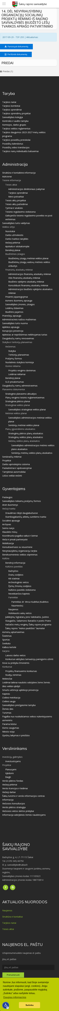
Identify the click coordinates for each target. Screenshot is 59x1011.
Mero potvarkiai (16, 196)
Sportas (6, 639)
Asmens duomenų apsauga (18, 300)
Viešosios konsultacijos (13, 803)
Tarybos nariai (9, 102)
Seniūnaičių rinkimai (11, 456)
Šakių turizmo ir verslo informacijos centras (23, 795)
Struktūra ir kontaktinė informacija (19, 172)
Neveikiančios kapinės (19, 593)
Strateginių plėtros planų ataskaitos (25, 433)
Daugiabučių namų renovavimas (18, 338)
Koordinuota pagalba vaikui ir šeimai (20, 535)
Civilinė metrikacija (11, 697)
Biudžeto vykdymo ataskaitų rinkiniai (26, 281)
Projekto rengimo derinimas (22, 370)
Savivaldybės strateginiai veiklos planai (27, 409)
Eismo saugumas (10, 727)
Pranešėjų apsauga (11, 315)
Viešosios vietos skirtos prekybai (18, 811)
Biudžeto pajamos (14, 311)
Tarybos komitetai (11, 105)
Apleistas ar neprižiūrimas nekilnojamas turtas (24, 334)
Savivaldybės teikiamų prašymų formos (21, 501)
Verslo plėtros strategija (14, 807)
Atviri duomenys (10, 504)
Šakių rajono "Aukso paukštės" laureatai (25, 628)
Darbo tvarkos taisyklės (16, 238)
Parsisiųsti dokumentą (17, 46)
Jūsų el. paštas (9, 959)
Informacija (7, 799)
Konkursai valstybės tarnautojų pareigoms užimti (29, 659)
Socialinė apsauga (11, 520)
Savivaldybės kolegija (12, 117)
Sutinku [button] (30, 1005)
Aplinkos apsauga (10, 327)
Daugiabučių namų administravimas (20, 385)
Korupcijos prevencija (12, 330)
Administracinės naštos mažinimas (19, 319)
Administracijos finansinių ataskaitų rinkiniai (29, 274)
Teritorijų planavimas (18, 354)
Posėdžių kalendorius (12, 143)
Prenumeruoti (13, 974)
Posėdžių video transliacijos (15, 147)
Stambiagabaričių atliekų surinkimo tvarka (25, 516)
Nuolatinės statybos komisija (19, 362)
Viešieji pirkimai (12, 242)
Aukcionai (7, 176)
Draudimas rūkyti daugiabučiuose (21, 513)
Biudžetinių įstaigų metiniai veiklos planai (28, 258)
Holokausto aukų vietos (20, 613)
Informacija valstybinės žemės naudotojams (24, 814)
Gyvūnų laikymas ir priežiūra (15, 735)
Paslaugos (7, 497)
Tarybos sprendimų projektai (16, 113)
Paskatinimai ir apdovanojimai (17, 468)
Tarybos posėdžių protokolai (16, 139)
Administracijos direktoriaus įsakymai (26, 189)
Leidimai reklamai (16, 374)
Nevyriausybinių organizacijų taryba (19, 550)
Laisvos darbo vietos (15, 655)
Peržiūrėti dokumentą (17, 54)
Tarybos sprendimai (12, 109)
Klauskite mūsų (9, 531)
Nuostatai (10, 231)
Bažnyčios (13, 571)
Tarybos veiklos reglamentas (16, 128)
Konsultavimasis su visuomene (17, 547)
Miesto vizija (8, 731)
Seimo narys (8, 528)
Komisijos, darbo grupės (14, 124)
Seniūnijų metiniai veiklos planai (23, 425)
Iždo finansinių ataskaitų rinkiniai (24, 277)
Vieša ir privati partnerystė (15, 539)
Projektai (6, 460)
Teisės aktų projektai (15, 200)
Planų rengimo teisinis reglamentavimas (24, 397)
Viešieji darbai (9, 792)
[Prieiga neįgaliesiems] (5, 1005)
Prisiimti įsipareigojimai (16, 296)
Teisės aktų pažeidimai (16, 204)
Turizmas (6, 712)
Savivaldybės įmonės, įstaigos (20, 304)
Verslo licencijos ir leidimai (15, 788)
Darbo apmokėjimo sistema (16, 464)
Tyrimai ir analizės (14, 208)
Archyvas (6, 524)
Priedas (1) (7, 71)
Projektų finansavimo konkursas (21, 671)
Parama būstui (9, 724)
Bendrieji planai (12, 250)
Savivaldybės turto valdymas (16, 223)
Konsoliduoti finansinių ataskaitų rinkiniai (28, 285)
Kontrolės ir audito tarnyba (15, 121)
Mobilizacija (8, 543)
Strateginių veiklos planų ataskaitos (25, 437)
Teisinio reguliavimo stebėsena (20, 211)
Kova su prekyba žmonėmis (15, 662)
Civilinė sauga (8, 701)
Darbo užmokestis (14, 235)
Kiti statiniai (14, 578)
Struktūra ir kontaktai (12, 916)
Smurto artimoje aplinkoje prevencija (20, 690)
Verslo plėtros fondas (12, 780)
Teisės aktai (8, 929)
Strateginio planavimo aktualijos (21, 393)
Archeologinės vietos (18, 582)
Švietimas (7, 635)
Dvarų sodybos (15, 574)
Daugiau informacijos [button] (14, 997)
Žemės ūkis (7, 708)
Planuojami (10, 769)
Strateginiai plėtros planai (17, 401)
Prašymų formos (13, 358)
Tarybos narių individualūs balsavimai (20, 151)
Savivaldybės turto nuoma (15, 323)
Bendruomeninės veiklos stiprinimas (20, 554)
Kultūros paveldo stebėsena (22, 589)
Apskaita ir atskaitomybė (17, 246)
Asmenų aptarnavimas (13, 632)
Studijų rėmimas (13, 674)
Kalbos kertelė (9, 647)
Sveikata (6, 643)
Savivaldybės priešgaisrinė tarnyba (19, 705)
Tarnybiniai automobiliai (14, 471)
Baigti (8, 777)
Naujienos (13, 609)
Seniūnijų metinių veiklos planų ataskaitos (31, 452)
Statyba (12, 351)
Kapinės (6, 693)
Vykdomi (9, 773)
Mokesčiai (7, 678)
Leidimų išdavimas (14, 308)
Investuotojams (13, 761)
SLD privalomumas (14, 381)
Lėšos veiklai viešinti (12, 475)
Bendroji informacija (15, 562)
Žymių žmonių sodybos (19, 586)
